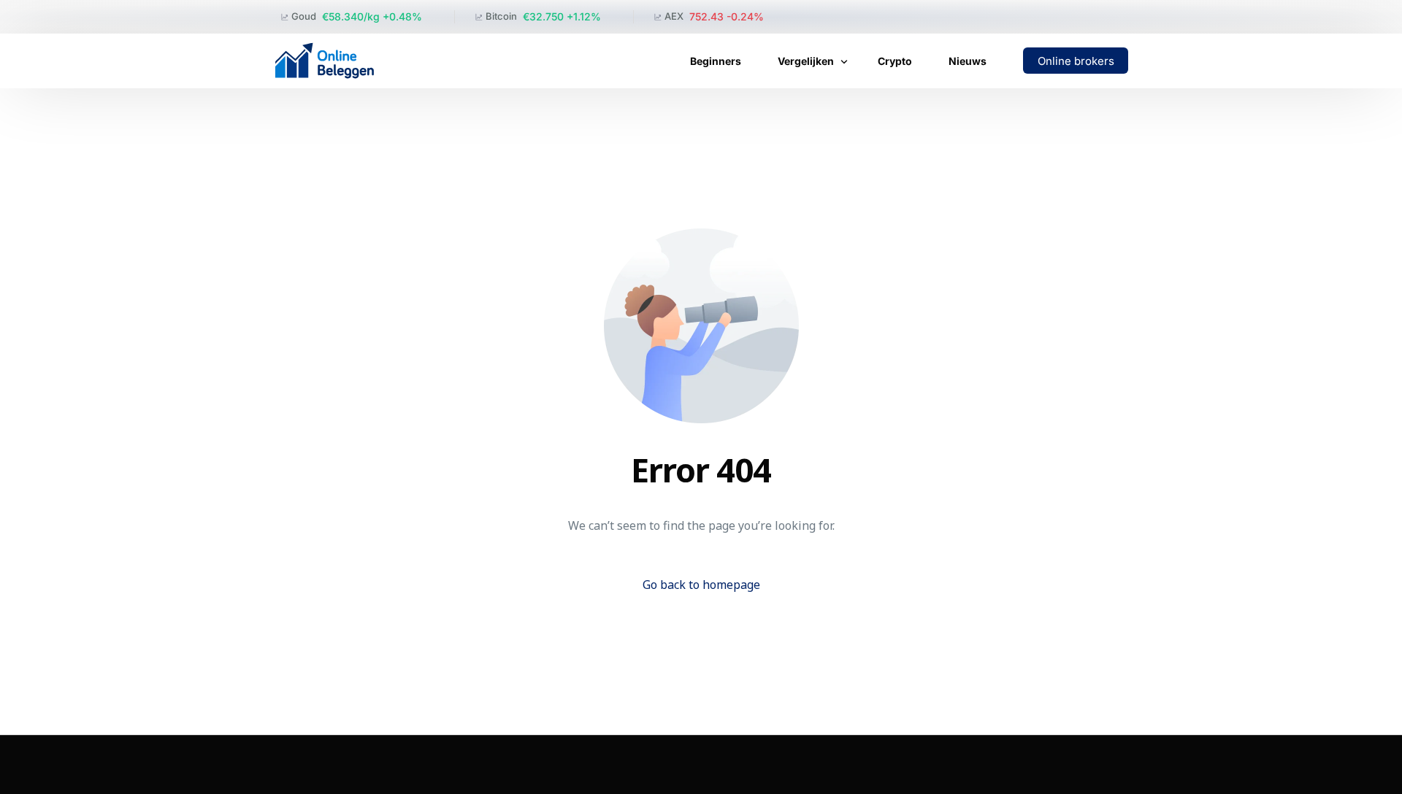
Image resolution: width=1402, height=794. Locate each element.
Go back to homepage (701, 585)
